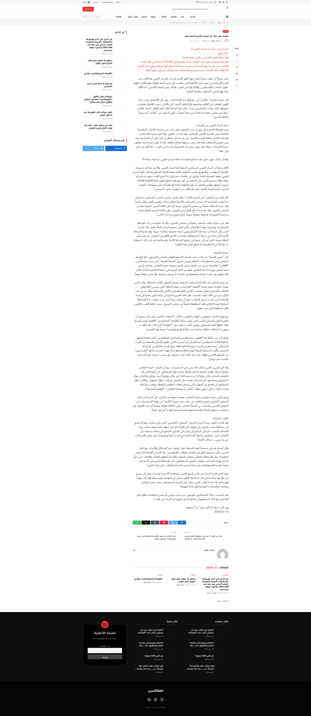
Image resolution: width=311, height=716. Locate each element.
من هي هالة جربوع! (204, 655)
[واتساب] (236, 85)
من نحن (95, 2)
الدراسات (225, 575)
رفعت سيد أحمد (211, 593)
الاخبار (192, 17)
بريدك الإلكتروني (105, 646)
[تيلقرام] (236, 79)
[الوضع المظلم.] (215, 2)
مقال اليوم (133, 17)
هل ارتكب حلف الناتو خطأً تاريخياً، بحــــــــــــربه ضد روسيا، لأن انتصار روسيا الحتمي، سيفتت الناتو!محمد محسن (200, 667)
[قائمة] (227, 17)
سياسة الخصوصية (107, 2)
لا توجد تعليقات (193, 40)
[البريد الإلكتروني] (236, 73)
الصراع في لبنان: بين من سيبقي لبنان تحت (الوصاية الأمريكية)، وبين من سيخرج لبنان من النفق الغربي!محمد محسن (200, 631)
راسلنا (118, 2)
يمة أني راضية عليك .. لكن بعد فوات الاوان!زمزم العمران (98, 127)
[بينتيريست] (236, 67)
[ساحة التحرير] (220, 9)
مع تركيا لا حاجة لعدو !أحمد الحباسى (99, 85)
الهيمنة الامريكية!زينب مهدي (148, 579)
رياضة (153, 17)
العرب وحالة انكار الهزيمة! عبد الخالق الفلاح (98, 114)
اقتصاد (174, 17)
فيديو (144, 17)
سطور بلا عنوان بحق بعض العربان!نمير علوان (183, 580)
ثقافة (164, 17)
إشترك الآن (88, 9)
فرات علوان (214, 40)
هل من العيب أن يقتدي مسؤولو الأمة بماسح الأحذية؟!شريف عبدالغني (203, 537)
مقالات (119, 17)
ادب (182, 17)
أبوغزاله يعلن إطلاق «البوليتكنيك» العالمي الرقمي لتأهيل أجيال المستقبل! (98, 99)
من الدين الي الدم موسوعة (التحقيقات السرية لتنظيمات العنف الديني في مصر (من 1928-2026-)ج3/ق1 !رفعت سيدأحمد (215, 584)
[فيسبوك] (236, 54)
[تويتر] (236, 61)
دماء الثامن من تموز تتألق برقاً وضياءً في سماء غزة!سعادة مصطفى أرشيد (156, 537)
